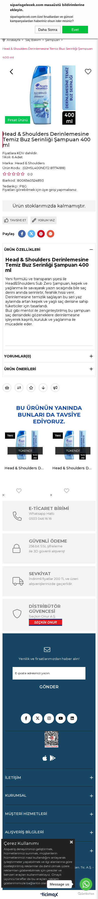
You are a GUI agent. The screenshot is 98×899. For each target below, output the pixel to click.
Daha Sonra (47, 30)
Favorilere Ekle (18, 490)
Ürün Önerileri (20, 369)
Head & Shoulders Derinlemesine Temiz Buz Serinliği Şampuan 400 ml (25, 468)
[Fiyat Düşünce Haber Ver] (43, 387)
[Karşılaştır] (19, 387)
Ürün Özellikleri (22, 249)
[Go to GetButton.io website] (86, 893)
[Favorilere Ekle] (88, 72)
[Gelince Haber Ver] (55, 387)
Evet (75, 30)
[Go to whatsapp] (86, 884)
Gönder (49, 687)
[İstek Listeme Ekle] (7, 387)
